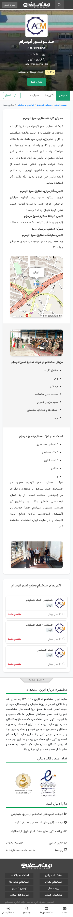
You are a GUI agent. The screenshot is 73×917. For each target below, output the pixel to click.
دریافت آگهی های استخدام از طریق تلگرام (39, 823)
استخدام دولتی (53, 875)
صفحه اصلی (61, 105)
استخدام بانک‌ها (19, 875)
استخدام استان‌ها (19, 882)
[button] (36, 282)
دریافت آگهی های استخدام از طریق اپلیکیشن (37, 814)
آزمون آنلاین (19, 888)
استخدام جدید (53, 895)
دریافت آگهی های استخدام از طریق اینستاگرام (37, 831)
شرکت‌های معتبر (19, 895)
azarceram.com (34, 64)
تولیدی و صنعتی (27, 72)
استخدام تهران (53, 882)
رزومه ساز (53, 888)
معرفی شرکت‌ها (44, 105)
